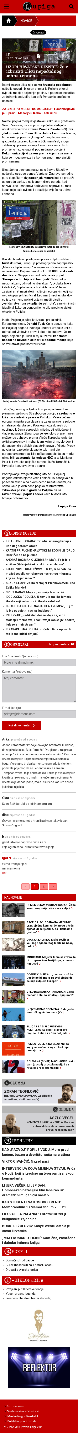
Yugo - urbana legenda (21, 1293)
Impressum (15, 1406)
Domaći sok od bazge (20, 1260)
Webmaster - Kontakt (23, 1411)
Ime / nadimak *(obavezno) (20, 656)
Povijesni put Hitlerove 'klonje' (25, 1289)
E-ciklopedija (23, 1280)
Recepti (16, 1252)
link (4, 873)
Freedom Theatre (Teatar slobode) (28, 1298)
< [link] (25, 886)
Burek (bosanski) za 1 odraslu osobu (29, 1265)
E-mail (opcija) (11, 707)
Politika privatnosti (21, 1421)
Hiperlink (18, 1141)
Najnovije (13, 897)
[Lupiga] (39, 5)
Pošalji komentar (21, 725)
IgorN (6, 858)
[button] (6, 5)
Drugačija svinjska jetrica (22, 1269)
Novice (26, 21)
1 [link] (35, 886)
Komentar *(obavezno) (17, 671)
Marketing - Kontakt (22, 1416)
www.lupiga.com (32, 1426)
